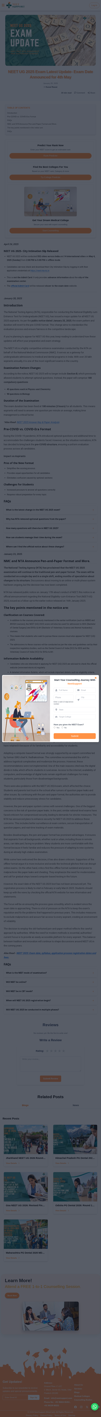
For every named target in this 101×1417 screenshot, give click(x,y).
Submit (74, 736)
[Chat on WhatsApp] (94, 1406)
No (65, 728)
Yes (57, 728)
